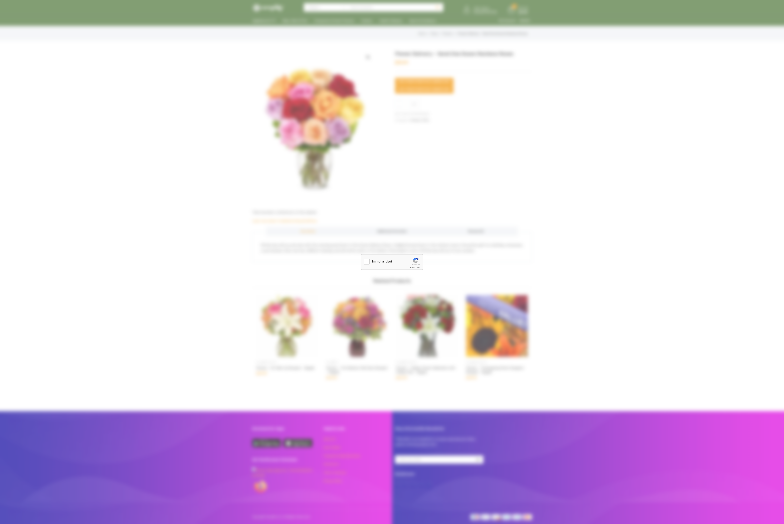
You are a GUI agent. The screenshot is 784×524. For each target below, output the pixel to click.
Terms (418, 268)
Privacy (412, 268)
